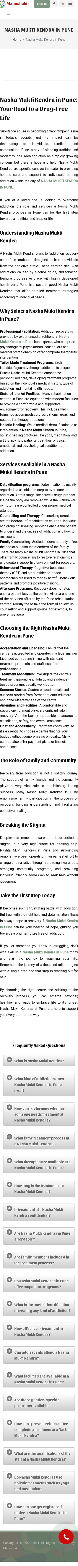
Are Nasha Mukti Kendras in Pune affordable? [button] (42, 1236)
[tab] (39, 1060)
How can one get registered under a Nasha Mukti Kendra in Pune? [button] (40, 1512)
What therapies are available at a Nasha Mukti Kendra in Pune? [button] (42, 1164)
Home (17, 40)
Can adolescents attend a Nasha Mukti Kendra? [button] (41, 1355)
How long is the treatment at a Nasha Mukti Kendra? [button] (39, 1188)
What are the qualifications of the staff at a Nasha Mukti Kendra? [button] (42, 1456)
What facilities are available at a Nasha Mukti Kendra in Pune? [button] (41, 1379)
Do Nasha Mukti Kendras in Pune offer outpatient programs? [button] (41, 1283)
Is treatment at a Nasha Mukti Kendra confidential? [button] (38, 1212)
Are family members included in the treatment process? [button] (41, 1260)
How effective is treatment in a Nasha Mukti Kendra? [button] (40, 1331)
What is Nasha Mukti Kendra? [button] (39, 1060)
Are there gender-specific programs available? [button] (36, 1402)
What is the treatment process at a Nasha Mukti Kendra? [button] (41, 1141)
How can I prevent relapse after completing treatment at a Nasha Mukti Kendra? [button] (42, 1429)
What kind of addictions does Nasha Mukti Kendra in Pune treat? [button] (39, 1084)
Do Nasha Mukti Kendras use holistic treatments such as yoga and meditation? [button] (41, 1483)
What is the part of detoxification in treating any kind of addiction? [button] (42, 1307)
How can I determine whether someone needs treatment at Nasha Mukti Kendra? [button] (39, 1114)
